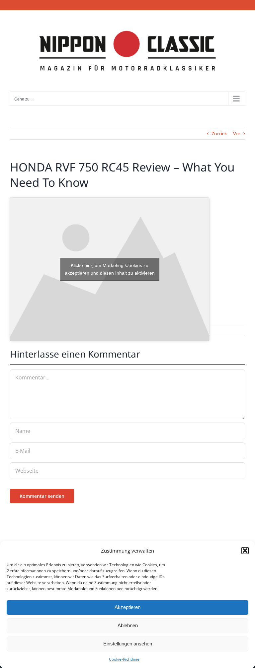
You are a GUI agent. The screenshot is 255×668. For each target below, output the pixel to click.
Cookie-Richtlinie (124, 659)
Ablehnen (128, 625)
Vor (236, 133)
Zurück (219, 133)
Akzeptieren (127, 607)
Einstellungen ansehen (127, 643)
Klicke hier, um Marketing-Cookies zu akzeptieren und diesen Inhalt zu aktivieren (110, 269)
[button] (245, 550)
